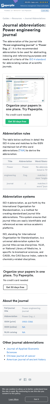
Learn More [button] (14, 399)
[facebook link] (25, 380)
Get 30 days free (17, 121)
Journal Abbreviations (35, 18)
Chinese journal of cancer (21, 355)
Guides (6, 18)
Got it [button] (36, 399)
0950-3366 (27, 321)
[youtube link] (30, 380)
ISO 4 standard (37, 59)
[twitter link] (20, 380)
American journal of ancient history (26, 359)
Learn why (45, 11)
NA (23, 327)
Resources (17, 18)
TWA (22, 150)
